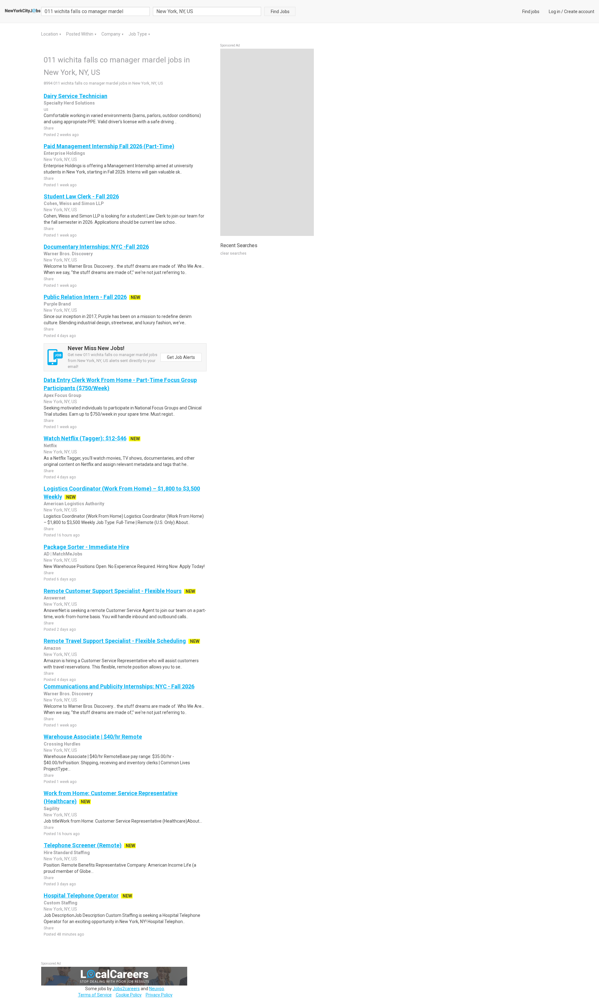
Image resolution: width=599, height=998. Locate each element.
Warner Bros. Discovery (68, 253)
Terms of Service (95, 994)
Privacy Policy (159, 994)
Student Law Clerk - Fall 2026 (81, 196)
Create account (579, 11)
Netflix (50, 445)
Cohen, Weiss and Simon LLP (74, 203)
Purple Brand (57, 303)
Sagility (51, 808)
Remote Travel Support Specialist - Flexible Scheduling (115, 641)
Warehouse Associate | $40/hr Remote (93, 736)
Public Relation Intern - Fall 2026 (85, 297)
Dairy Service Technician (75, 96)
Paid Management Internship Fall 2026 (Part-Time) (109, 146)
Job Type (138, 34)
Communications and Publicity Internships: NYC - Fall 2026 (119, 686)
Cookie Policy (129, 994)
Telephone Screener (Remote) (83, 845)
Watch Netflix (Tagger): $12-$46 (85, 438)
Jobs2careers (126, 988)
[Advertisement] (267, 142)
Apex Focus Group (62, 395)
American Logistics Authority (74, 503)
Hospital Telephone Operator (81, 895)
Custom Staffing (60, 902)
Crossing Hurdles (62, 743)
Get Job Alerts (181, 357)
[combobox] (207, 11)
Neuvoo (156, 988)
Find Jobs (280, 11)
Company (111, 34)
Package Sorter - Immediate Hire (86, 547)
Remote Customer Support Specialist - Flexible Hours (113, 591)
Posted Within (80, 34)
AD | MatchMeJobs (63, 553)
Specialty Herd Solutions (69, 102)
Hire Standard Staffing (67, 852)
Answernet (55, 597)
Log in (554, 11)
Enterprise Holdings (64, 153)
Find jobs (530, 11)
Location (50, 34)
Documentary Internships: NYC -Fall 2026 (96, 246)
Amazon (52, 648)
